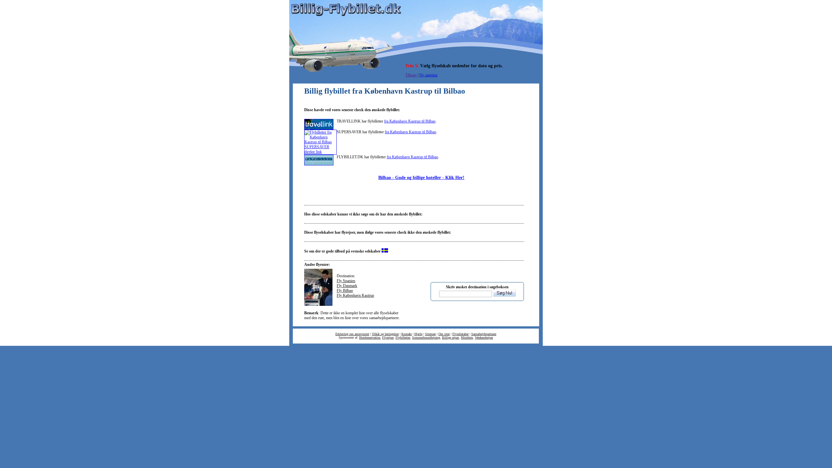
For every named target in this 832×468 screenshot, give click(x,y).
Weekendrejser (484, 337)
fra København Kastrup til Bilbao (410, 121)
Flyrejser (388, 337)
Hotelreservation (369, 337)
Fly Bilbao (345, 290)
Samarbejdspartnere (483, 334)
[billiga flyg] (385, 251)
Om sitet (444, 334)
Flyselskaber (460, 334)
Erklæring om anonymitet (352, 334)
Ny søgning (428, 75)
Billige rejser (450, 337)
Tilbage (411, 75)
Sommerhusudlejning (426, 337)
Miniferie (467, 337)
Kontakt (406, 334)
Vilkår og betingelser (385, 334)
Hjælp (418, 334)
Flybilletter (403, 337)
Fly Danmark (347, 285)
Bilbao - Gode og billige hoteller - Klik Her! (421, 177)
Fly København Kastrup (355, 295)
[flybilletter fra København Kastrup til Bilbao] (318, 128)
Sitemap (430, 334)
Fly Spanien (346, 281)
